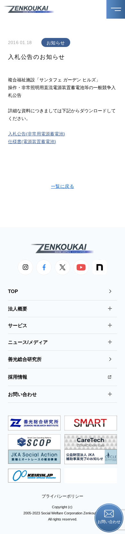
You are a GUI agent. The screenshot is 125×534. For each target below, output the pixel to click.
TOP (13, 291)
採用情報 (17, 377)
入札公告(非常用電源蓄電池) (36, 133)
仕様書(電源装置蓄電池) (32, 141)
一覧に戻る (62, 186)
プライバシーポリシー (62, 496)
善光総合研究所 (25, 359)
